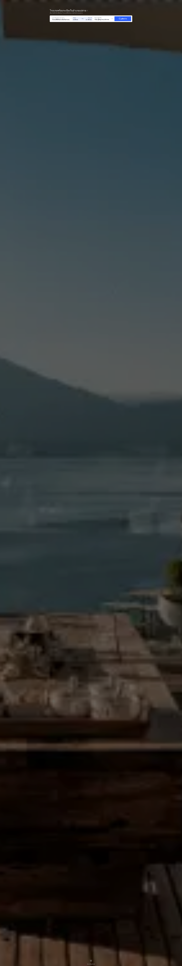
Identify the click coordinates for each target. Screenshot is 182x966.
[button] (150, 2)
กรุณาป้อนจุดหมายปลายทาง (58, 17)
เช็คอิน (74, 17)
